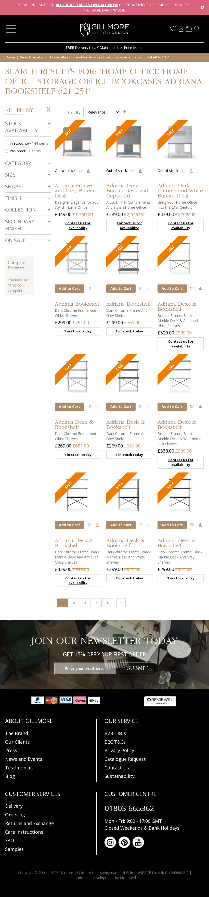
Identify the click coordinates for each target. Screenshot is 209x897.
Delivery (14, 806)
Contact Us (116, 768)
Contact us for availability (77, 225)
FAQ (9, 840)
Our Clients (17, 742)
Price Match (133, 47)
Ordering (15, 815)
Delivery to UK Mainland (90, 47)
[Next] (121, 603)
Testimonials (19, 768)
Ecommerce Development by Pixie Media (105, 877)
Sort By (74, 112)
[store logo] (104, 29)
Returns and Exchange (29, 823)
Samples (14, 849)
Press (11, 750)
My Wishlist (173, 28)
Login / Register (181, 28)
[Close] (202, 7)
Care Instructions (24, 832)
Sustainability (119, 776)
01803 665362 (129, 808)
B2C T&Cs (115, 742)
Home (10, 57)
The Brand (16, 733)
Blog (10, 776)
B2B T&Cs (115, 733)
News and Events (23, 759)
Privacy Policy (119, 750)
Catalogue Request (125, 759)
